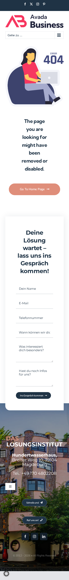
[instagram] (34, 536)
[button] (6, 573)
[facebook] (25, 536)
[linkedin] (43, 536)
